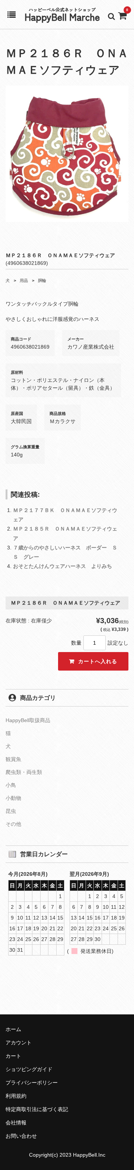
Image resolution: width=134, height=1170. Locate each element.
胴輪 (42, 280)
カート (13, 1056)
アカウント (19, 1043)
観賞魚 (13, 759)
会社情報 (16, 1123)
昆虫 (11, 811)
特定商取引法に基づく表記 (37, 1109)
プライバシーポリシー (32, 1083)
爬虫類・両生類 (24, 772)
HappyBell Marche (62, 16)
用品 (24, 280)
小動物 (13, 798)
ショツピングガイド (29, 1069)
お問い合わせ (21, 1136)
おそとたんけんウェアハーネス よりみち (62, 566)
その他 (13, 824)
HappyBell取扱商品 (28, 720)
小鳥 (11, 785)
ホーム (13, 1029)
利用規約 (16, 1096)
